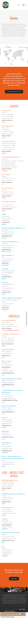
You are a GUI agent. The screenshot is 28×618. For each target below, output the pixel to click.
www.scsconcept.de (6, 168)
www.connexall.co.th (7, 525)
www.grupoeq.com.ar (7, 450)
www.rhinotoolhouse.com (8, 373)
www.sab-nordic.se (6, 292)
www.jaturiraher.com (7, 276)
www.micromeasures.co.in (8, 540)
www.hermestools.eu (7, 236)
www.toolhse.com (6, 367)
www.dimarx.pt (5, 307)
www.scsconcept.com (7, 120)
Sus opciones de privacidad (12, 614)
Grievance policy (19, 611)
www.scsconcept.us (6, 328)
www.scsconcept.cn (6, 488)
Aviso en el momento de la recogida (7, 616)
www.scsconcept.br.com (8, 343)
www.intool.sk (5, 263)
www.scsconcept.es (6, 196)
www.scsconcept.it (6, 135)
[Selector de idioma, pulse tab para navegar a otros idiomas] (24, 5)
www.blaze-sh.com (6, 501)
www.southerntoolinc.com (8, 411)
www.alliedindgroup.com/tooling (9, 400)
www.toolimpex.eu (6, 249)
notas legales (22, 609)
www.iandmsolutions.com (8, 384)
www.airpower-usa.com (7, 437)
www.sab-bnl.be (5, 222)
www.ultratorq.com (6, 425)
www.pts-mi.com (6, 355)
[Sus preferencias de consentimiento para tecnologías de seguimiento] (26, 318)
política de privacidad (10, 611)
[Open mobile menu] (19, 4)
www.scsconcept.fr (6, 151)
